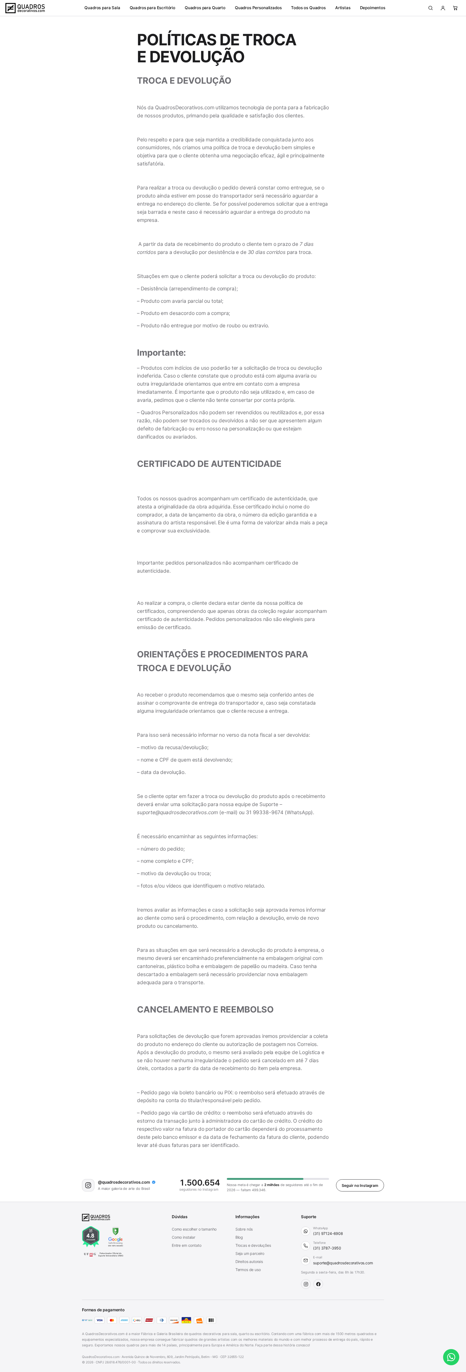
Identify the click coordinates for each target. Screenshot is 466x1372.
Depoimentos (372, 7)
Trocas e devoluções (253, 1245)
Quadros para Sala (102, 7)
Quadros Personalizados (258, 7)
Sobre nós (244, 1229)
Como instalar (183, 1237)
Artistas (343, 7)
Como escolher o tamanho (194, 1229)
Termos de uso (248, 1269)
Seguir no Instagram (360, 1185)
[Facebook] (318, 1284)
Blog (239, 1237)
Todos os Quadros (308, 7)
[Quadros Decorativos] (25, 8)
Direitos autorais (249, 1261)
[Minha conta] (442, 8)
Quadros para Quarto (205, 7)
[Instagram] (306, 1284)
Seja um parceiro (249, 1253)
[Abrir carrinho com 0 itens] (455, 8)
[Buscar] (430, 8)
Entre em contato (186, 1245)
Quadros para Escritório (152, 7)
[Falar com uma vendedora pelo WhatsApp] (451, 1357)
